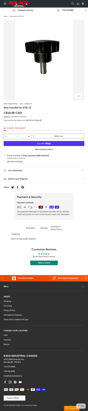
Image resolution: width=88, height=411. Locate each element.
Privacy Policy (9, 310)
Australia (7, 340)
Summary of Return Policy (56, 228)
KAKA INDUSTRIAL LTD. (16, 405)
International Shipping (13, 315)
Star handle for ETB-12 (17, 16)
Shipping (7, 117)
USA (6, 335)
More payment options (44, 149)
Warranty (44, 228)
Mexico (7, 344)
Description (30, 228)
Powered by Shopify (31, 405)
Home (5, 16)
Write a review (44, 263)
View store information (15, 161)
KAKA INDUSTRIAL (11, 104)
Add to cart (58, 136)
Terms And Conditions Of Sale (16, 320)
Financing (8, 306)
